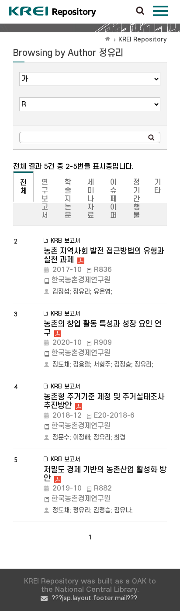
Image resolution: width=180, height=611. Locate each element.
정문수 (60, 437)
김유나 (122, 510)
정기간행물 (136, 199)
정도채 (60, 364)
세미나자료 (90, 199)
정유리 (81, 291)
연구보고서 (45, 199)
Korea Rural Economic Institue (52, 12)
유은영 (102, 291)
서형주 (102, 364)
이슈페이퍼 (113, 199)
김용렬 (81, 364)
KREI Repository (142, 39)
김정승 (122, 364)
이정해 (81, 437)
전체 (23, 187)
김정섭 (60, 291)
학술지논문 (68, 199)
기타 (157, 186)
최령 (119, 437)
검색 (140, 11)
